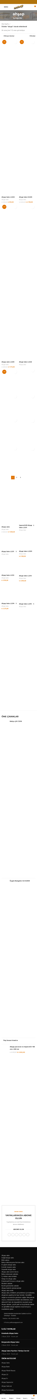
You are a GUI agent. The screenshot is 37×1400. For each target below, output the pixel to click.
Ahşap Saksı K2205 (25, 197)
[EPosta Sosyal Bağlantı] (17, 2)
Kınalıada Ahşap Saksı (10, 1333)
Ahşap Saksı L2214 (8, 603)
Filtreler (32, 36)
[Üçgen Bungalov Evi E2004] (5, 958)
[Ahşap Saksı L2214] (10, 523)
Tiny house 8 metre (10, 1040)
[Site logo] (18, 7)
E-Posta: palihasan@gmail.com (13, 1322)
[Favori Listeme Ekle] (15, 42)
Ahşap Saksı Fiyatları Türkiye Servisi (15, 1351)
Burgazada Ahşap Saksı (10, 1342)
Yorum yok (14, 1336)
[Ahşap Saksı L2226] (27, 282)
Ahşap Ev (5, 1378)
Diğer (3, 1394)
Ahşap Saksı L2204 (8, 197)
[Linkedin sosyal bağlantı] (22, 2)
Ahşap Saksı (5, 200)
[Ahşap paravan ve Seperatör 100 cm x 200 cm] (5, 1124)
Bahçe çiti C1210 (16, 721)
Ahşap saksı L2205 (8, 362)
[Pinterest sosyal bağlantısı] (19, 2)
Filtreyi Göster (9, 36)
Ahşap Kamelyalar (8, 1390)
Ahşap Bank (6, 1367)
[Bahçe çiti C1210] (5, 798)
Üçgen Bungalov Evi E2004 (20, 881)
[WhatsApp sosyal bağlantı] (25, 2)
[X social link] (14, 2)
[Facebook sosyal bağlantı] (12, 2)
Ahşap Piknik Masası (8, 1371)
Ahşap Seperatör (7, 1382)
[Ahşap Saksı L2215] (27, 524)
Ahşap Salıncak (7, 1386)
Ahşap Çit (5, 1374)
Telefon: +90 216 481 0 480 (11, 1318)
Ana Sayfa (5, 24)
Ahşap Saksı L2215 (25, 604)
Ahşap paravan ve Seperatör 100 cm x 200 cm (22, 1048)
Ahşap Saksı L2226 (25, 362)
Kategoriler (17, 18)
